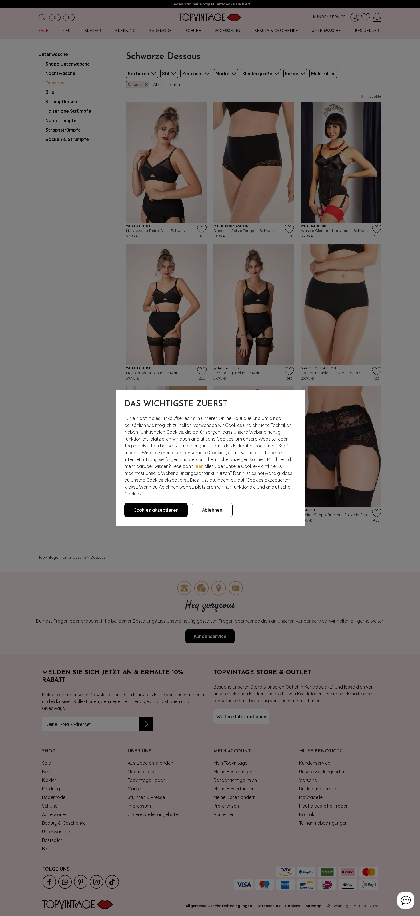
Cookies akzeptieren (156, 510)
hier (199, 466)
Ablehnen (212, 510)
